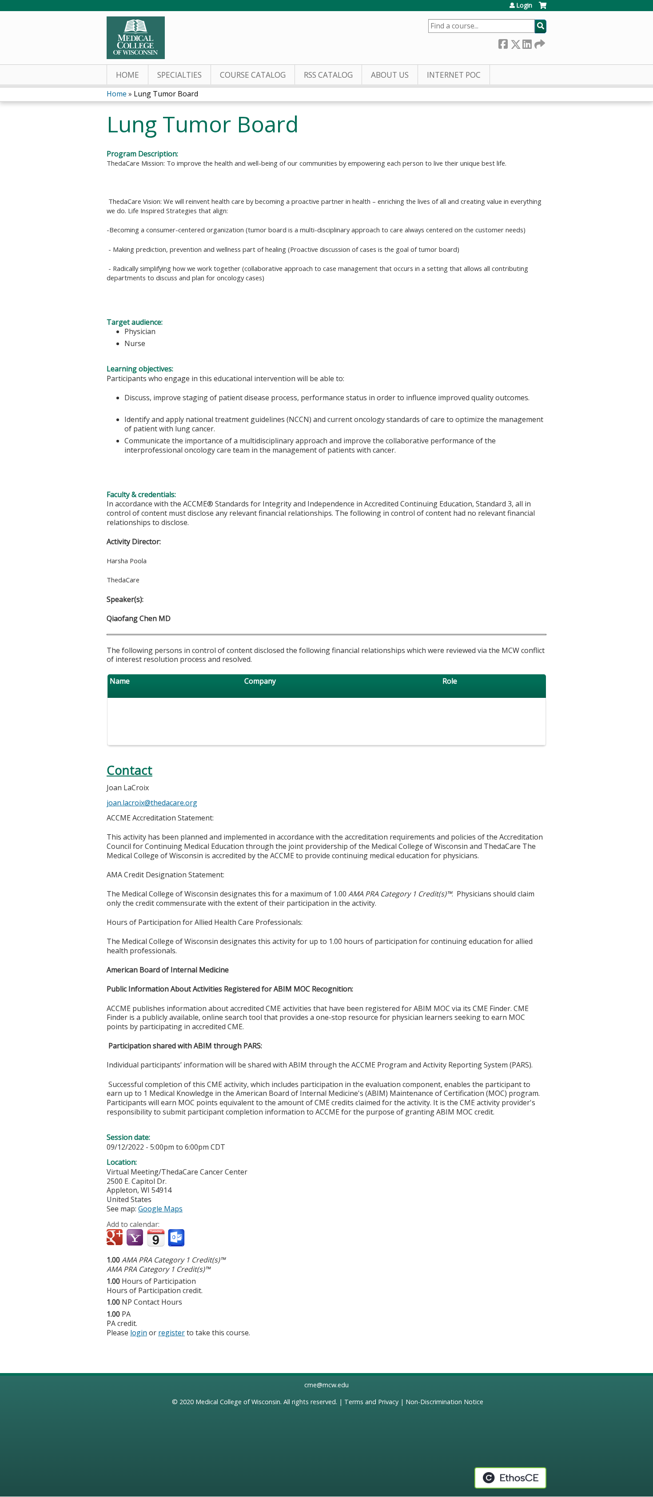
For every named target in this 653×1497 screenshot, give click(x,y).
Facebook (502, 42)
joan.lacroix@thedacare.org (152, 803)
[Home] (136, 37)
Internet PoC (454, 75)
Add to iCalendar (156, 1237)
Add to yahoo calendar (136, 1238)
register (171, 1333)
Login (524, 5)
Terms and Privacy (371, 1401)
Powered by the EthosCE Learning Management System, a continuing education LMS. (510, 1478)
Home (127, 75)
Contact (129, 770)
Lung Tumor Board (166, 94)
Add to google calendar (116, 1238)
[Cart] (542, 8)
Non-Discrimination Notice (444, 1401)
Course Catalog (253, 75)
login (138, 1333)
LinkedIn (526, 42)
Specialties (179, 75)
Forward (538, 42)
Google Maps (160, 1209)
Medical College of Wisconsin (237, 1401)
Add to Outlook (177, 1238)
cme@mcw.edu (326, 1385)
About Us (390, 75)
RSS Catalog (328, 75)
